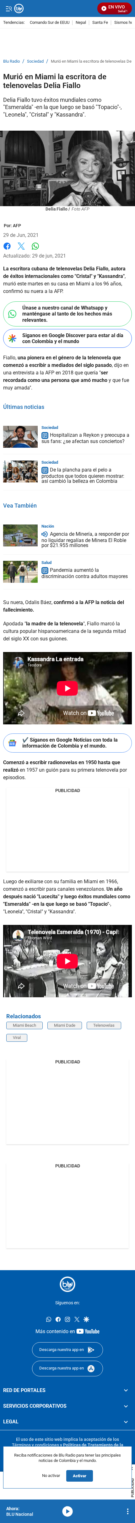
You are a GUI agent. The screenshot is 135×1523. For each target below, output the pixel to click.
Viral (17, 1037)
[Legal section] (126, 1422)
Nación (47, 526)
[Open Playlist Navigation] (128, 1511)
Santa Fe (100, 22)
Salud (46, 562)
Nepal (81, 22)
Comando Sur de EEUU (49, 22)
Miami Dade (64, 1025)
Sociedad (35, 61)
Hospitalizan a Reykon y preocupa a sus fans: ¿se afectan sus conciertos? (85, 438)
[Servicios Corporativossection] (126, 1406)
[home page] (67, 1284)
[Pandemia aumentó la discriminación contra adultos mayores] (20, 572)
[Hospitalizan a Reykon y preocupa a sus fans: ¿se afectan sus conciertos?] (20, 437)
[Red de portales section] (126, 1390)
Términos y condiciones (35, 1444)
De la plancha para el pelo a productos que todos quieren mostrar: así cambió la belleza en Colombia (82, 475)
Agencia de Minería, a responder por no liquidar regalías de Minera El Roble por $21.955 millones (85, 539)
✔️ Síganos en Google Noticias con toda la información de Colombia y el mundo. (70, 743)
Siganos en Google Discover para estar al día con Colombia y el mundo (72, 338)
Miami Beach (24, 1025)
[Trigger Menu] (8, 8)
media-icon (67, 1511)
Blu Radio (11, 61)
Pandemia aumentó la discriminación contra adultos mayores (84, 573)
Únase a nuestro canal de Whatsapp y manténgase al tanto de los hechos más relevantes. (67, 314)
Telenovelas (104, 1025)
